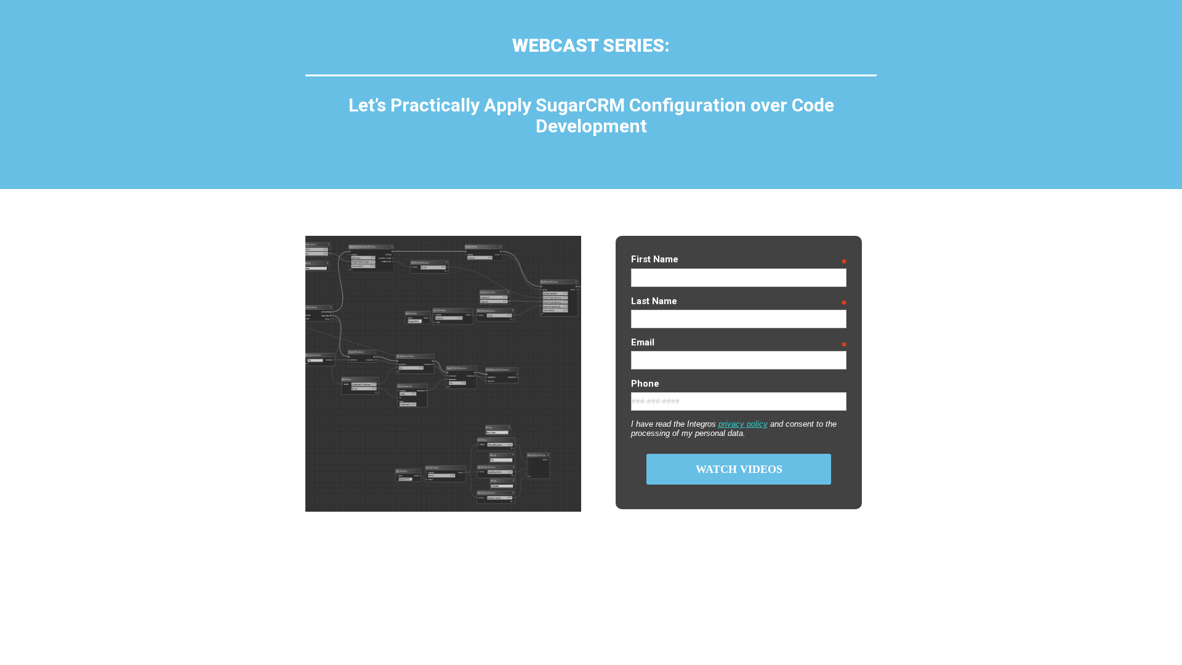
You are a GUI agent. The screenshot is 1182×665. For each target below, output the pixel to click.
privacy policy (743, 424)
